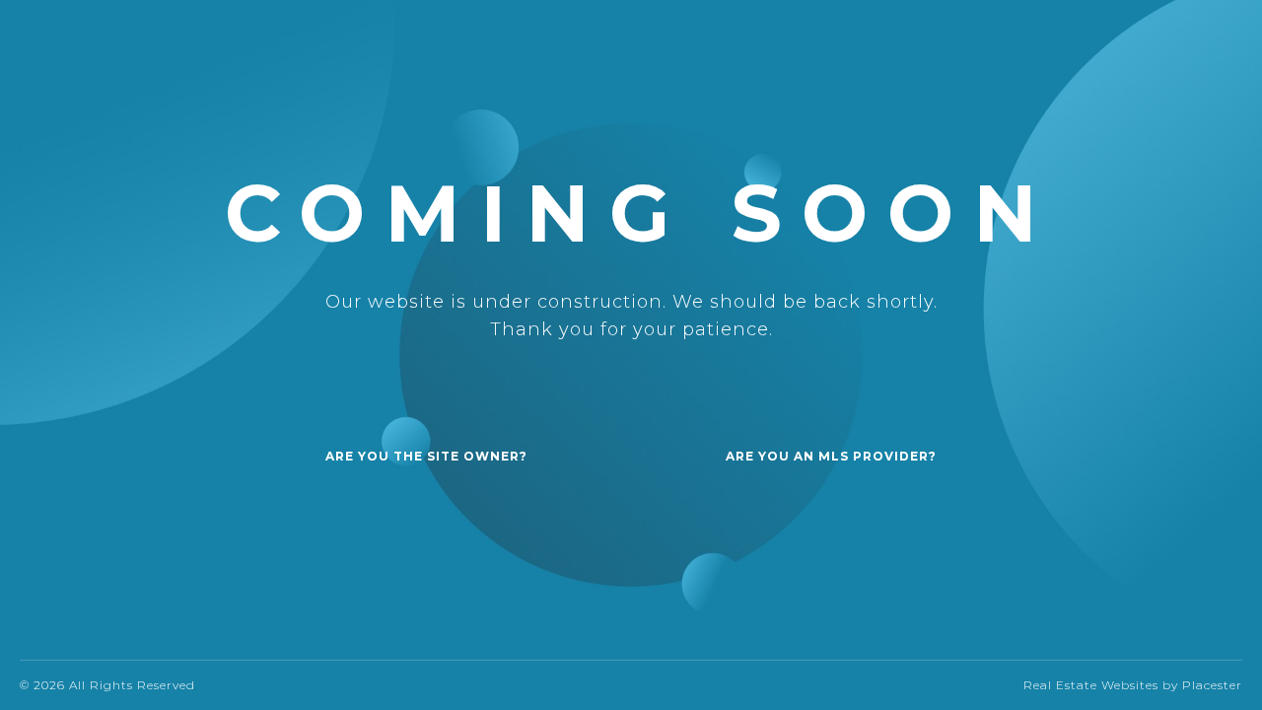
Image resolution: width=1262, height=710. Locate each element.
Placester (1212, 684)
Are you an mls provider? (831, 456)
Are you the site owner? (426, 456)
